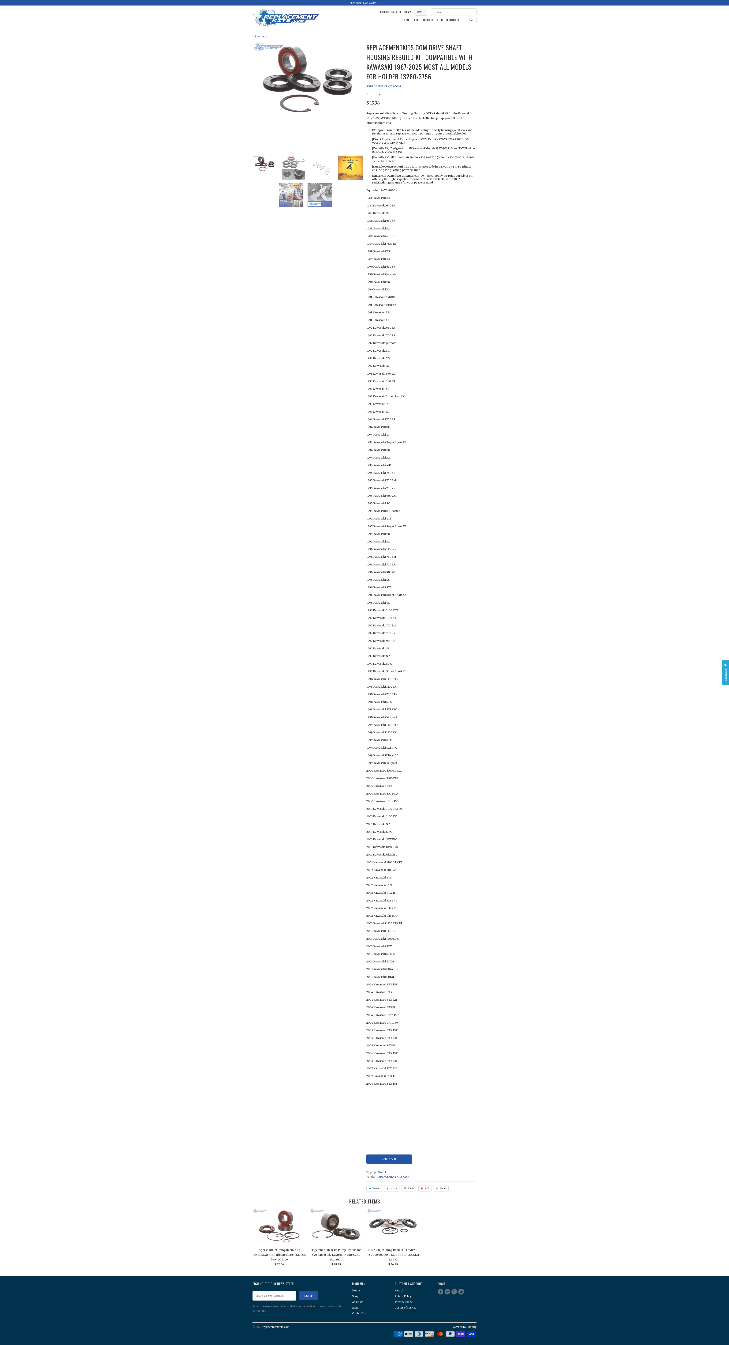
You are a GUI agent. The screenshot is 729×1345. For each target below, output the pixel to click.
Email (443, 1188)
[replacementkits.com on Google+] (447, 1292)
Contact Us (452, 20)
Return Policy (403, 1296)
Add (426, 1188)
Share (393, 1188)
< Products (259, 36)
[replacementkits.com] (285, 18)
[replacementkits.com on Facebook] (441, 1292)
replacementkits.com (276, 1327)
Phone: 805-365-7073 (390, 12)
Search (399, 1290)
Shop (416, 20)
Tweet (375, 1188)
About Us (428, 20)
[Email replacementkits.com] (461, 1292)
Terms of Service (405, 1307)
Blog (440, 20)
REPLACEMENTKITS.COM (383, 86)
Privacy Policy (403, 1302)
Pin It (411, 1188)
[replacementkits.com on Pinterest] (454, 1292)
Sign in (407, 12)
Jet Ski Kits (380, 1172)
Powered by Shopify (464, 1327)
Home (407, 20)
